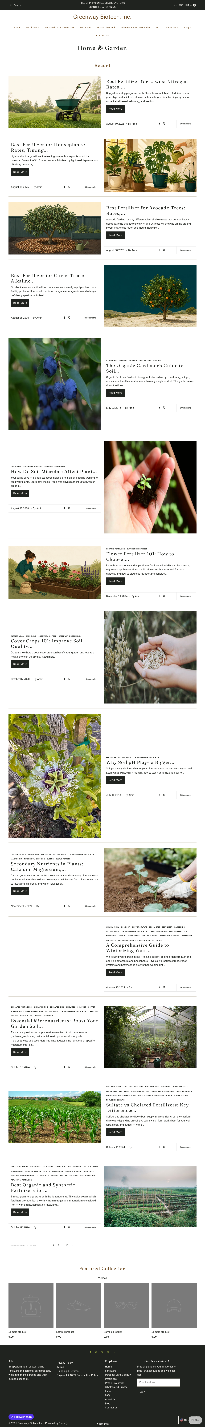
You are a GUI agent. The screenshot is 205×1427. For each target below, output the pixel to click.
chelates (70, 1007)
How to (38, 1016)
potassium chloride (170, 936)
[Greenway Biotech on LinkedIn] (114, 1352)
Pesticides (85, 27)
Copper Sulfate (18, 854)
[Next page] (73, 1245)
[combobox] (38, 5)
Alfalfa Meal (17, 636)
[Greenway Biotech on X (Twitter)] (102, 1352)
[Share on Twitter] (164, 123)
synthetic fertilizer (137, 549)
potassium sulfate (127, 940)
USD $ (188, 1419)
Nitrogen (48, 1016)
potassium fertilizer (141, 1095)
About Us (171, 27)
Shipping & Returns (67, 1371)
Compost (125, 927)
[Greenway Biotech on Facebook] (90, 1352)
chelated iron (41, 1007)
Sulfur (50, 859)
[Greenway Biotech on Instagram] (96, 1352)
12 (67, 1245)
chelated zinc (57, 1007)
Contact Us (102, 35)
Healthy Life (26, 1016)
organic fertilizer (115, 549)
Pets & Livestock (106, 27)
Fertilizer (111, 757)
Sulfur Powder (63, 859)
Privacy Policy (65, 1362)
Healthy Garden (159, 931)
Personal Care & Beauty (58, 27)
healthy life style (178, 931)
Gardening (111, 361)
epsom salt (33, 854)
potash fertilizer (74, 1176)
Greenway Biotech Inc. (150, 361)
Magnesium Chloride (34, 859)
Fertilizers (32, 27)
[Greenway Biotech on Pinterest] (108, 1352)
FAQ (158, 27)
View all (102, 1278)
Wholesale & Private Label (135, 27)
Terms (60, 1367)
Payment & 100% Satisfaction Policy (77, 1375)
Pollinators (57, 1176)
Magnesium (16, 859)
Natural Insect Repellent (132, 936)
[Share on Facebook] (160, 123)
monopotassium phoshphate (80, 1171)
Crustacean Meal (19, 1167)
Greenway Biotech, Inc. (102, 16)
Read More (115, 108)
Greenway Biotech (128, 361)
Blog (187, 27)
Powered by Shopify (56, 1423)
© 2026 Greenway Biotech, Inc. (25, 1423)
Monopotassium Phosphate (24, 1176)
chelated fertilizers (21, 1007)
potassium (152, 936)
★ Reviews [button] (102, 1423)
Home (17, 27)
